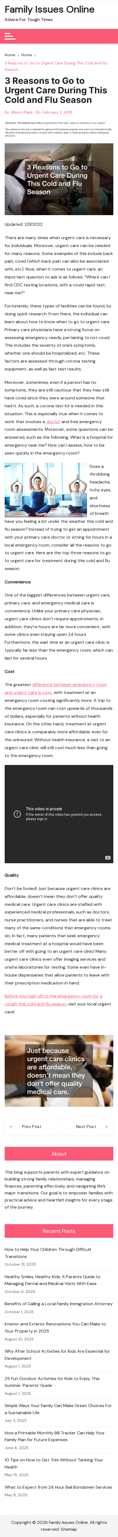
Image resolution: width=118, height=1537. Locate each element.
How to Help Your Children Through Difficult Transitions (48, 1253)
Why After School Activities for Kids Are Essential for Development (57, 1354)
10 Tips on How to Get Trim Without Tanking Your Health (54, 1463)
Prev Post (32, 1126)
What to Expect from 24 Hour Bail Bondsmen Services (58, 1487)
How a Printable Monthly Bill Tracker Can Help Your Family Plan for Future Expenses (55, 1436)
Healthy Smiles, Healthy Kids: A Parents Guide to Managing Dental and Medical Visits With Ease (52, 1280)
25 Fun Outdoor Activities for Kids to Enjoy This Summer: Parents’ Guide (52, 1382)
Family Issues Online (50, 9)
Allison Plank (22, 112)
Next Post (86, 1126)
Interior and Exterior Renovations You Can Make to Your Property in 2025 (55, 1327)
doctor (53, 422)
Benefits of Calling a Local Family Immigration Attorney (59, 1304)
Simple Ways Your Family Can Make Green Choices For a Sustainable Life (58, 1409)
